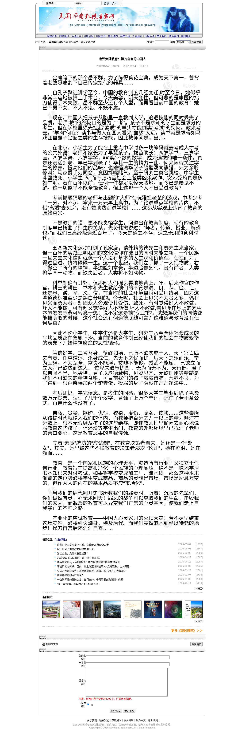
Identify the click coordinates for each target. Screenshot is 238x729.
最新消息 (88, 36)
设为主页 (141, 720)
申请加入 (186, 36)
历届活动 (149, 36)
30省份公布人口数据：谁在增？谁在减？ (79, 557)
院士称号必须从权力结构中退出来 (75, 549)
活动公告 (76, 36)
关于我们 (162, 36)
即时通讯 (64, 36)
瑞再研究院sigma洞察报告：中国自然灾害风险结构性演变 (88, 562)
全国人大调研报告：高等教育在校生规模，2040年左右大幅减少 (91, 570)
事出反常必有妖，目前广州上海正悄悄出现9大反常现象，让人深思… (94, 566)
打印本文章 (51, 644)
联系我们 (174, 36)
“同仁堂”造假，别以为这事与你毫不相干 (78, 583)
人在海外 (137, 36)
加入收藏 (153, 720)
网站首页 (52, 36)
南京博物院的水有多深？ (70, 575)
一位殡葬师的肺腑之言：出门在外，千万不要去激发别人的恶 (90, 579)
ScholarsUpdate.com (120, 727)
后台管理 (128, 720)
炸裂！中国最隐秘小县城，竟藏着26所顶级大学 (83, 544)
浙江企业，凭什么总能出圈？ (73, 553)
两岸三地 (125, 36)
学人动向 (113, 36)
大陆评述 (90, 42)
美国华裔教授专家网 (60, 42)
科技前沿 (101, 36)
